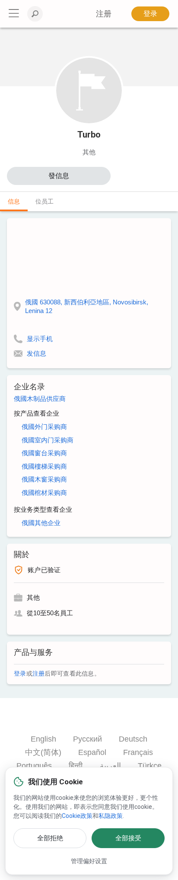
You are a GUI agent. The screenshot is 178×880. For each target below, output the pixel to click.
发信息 (36, 353)
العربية (110, 765)
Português (34, 765)
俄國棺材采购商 (44, 492)
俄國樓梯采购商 (44, 466)
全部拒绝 (50, 838)
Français (138, 752)
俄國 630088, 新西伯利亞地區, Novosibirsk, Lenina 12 (86, 306)
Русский (87, 739)
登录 (150, 13)
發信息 (58, 175)
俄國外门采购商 (44, 426)
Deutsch (133, 739)
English (43, 739)
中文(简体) (43, 752)
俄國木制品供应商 (40, 398)
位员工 (44, 201)
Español (92, 752)
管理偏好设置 (89, 861)
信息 (14, 201)
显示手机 (40, 338)
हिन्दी (76, 765)
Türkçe (150, 765)
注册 (38, 673)
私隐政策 (111, 815)
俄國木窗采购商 (44, 479)
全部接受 (128, 838)
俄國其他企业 (41, 522)
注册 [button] (103, 13)
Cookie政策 (77, 815)
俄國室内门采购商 (47, 440)
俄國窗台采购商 (44, 453)
